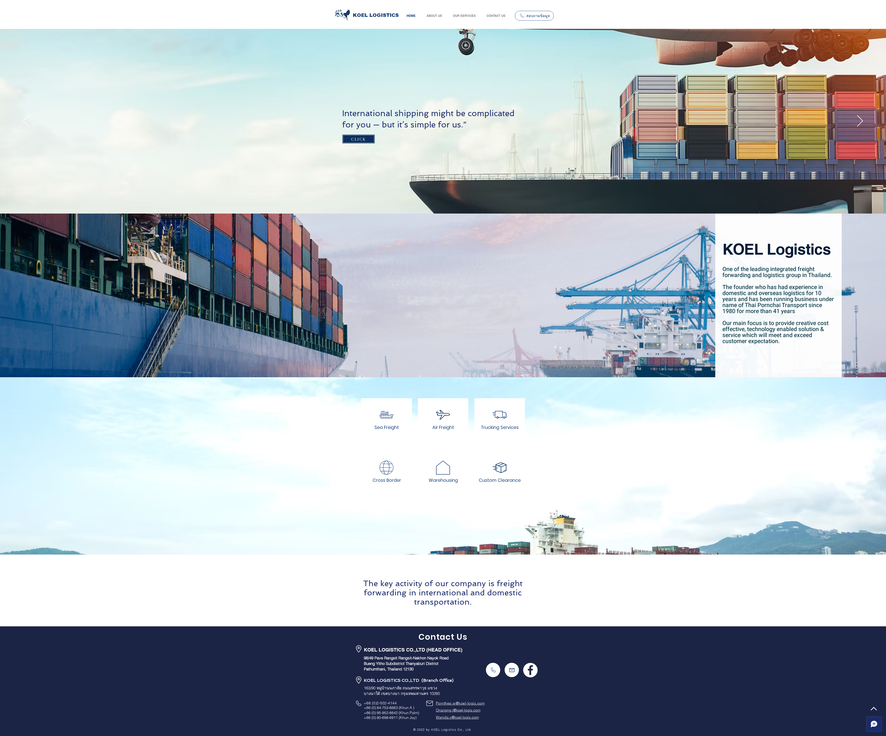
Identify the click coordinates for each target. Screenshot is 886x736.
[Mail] (512, 670)
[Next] (860, 121)
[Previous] (26, 121)
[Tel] (493, 670)
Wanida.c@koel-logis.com (457, 717)
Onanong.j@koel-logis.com (458, 710)
